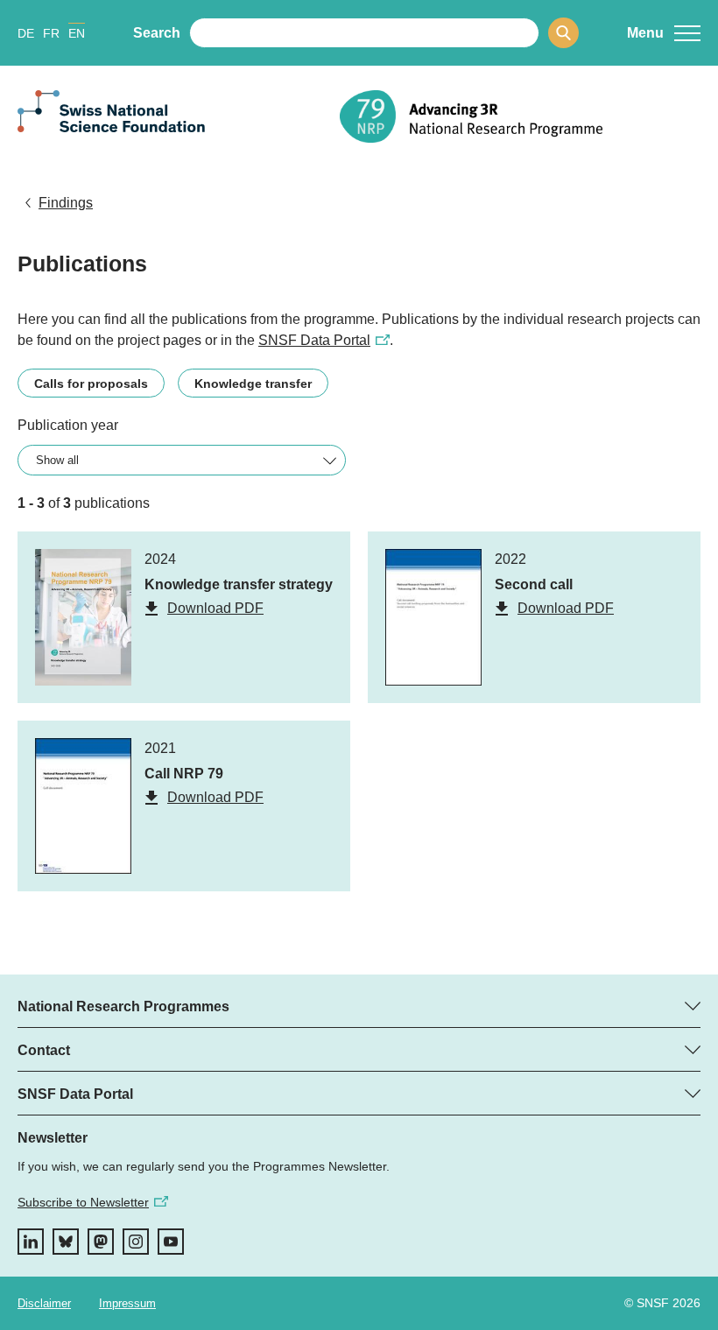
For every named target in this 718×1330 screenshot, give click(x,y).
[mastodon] (101, 1241)
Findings (66, 202)
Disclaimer (44, 1303)
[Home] (520, 116)
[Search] (563, 33)
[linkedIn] (31, 1241)
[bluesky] (66, 1241)
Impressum (127, 1303)
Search (156, 32)
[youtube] (171, 1241)
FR (51, 33)
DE (26, 33)
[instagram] (136, 1241)
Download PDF (215, 608)
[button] (663, 33)
